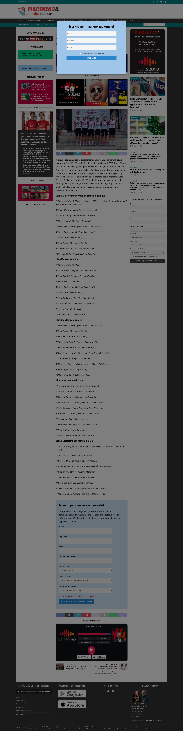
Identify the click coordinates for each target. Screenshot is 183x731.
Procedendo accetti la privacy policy (93, 54)
